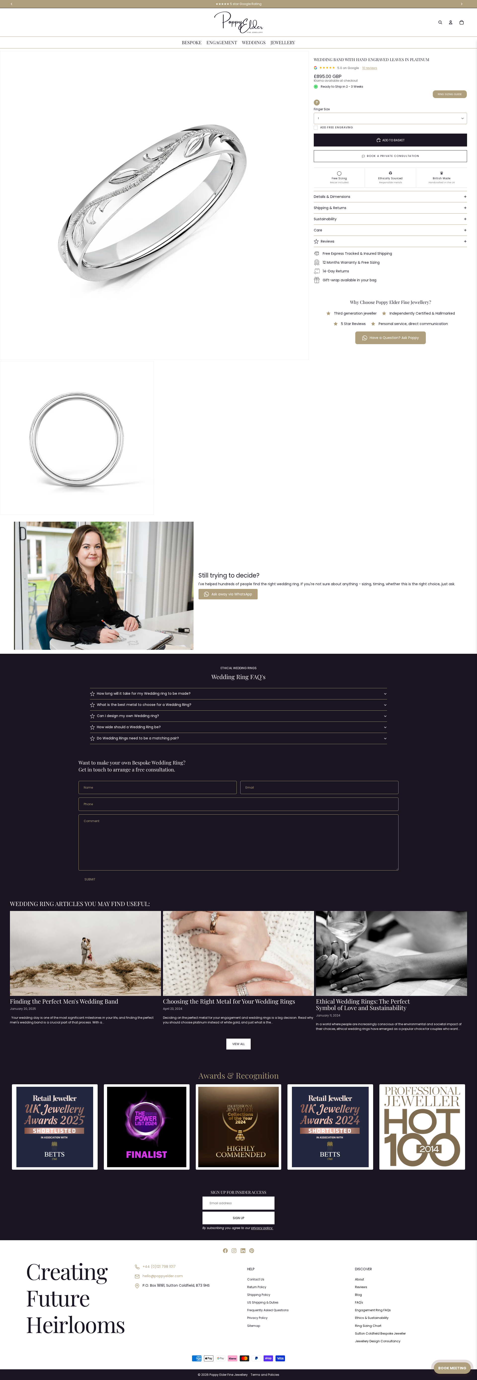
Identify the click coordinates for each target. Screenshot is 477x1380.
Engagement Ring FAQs (373, 1310)
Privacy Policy (257, 1318)
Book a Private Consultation (393, 156)
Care (318, 230)
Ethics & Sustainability (372, 1318)
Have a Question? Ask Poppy (394, 337)
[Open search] (440, 22)
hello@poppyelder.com (163, 1275)
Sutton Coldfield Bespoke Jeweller (380, 1333)
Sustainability (325, 219)
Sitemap (253, 1326)
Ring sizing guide (450, 94)
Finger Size (322, 109)
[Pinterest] (252, 1251)
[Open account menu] (450, 22)
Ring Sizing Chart (368, 1326)
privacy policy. (262, 1228)
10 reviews (369, 68)
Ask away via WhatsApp (231, 594)
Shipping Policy (258, 1295)
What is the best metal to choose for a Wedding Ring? (144, 704)
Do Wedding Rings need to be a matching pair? (138, 738)
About (359, 1279)
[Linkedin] (243, 1251)
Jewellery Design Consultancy (377, 1341)
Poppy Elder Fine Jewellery (228, 1375)
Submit (89, 879)
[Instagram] (234, 1251)
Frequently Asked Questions (268, 1310)
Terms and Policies (265, 1375)
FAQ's (359, 1302)
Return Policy (256, 1287)
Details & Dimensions (332, 196)
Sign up (238, 1218)
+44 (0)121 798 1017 (159, 1266)
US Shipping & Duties (262, 1302)
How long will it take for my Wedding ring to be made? (144, 693)
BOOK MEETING (452, 1368)
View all (238, 1044)
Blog (358, 1295)
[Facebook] (225, 1251)
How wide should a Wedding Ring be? (129, 727)
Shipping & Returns (330, 207)
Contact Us (255, 1279)
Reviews (327, 241)
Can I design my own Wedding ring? (128, 715)
